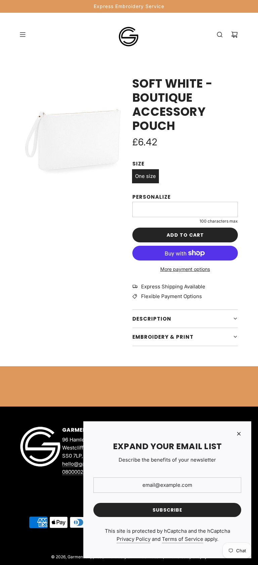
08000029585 (78, 472)
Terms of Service (182, 539)
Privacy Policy (133, 539)
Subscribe (167, 510)
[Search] (219, 34)
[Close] (238, 433)
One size (145, 176)
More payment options (185, 269)
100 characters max (219, 221)
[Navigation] (22, 34)
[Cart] (234, 34)
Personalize (151, 196)
